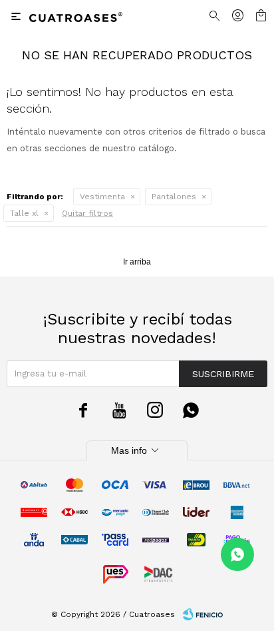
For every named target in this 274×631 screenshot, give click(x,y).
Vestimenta (102, 196)
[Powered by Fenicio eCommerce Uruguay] (203, 614)
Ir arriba (137, 262)
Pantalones (174, 196)
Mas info (137, 450)
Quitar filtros (87, 213)
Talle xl (24, 213)
